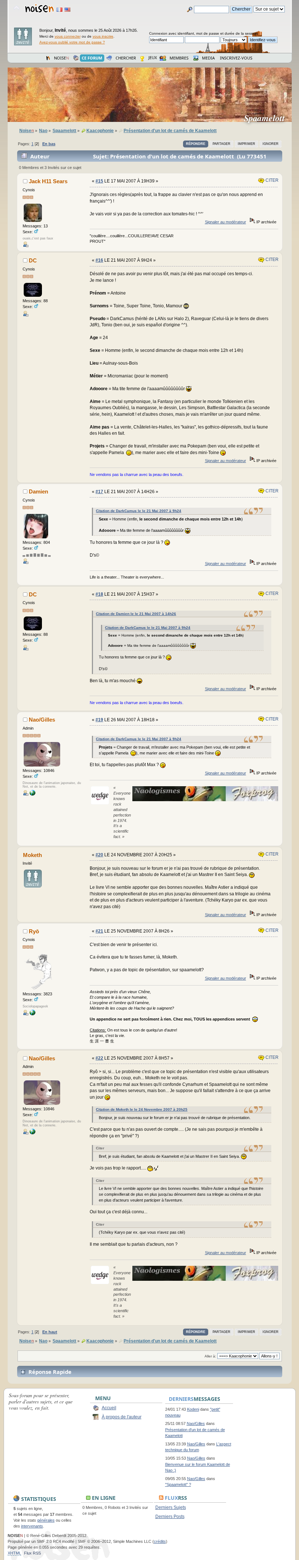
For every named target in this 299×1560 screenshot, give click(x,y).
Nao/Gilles (42, 719)
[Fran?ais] (59, 10)
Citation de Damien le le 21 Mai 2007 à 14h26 (136, 614)
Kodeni (193, 1409)
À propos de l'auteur (121, 1416)
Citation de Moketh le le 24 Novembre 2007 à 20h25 (141, 1109)
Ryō (34, 931)
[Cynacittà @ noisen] (32, 794)
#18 (99, 594)
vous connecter (68, 36)
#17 (99, 491)
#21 (99, 931)
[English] (67, 10)
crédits (160, 1541)
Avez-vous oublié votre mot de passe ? (72, 42)
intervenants (32, 1526)
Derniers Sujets (170, 1507)
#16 (99, 260)
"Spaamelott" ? (178, 1484)
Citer (271, 180)
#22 (99, 1058)
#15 (99, 181)
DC (33, 260)
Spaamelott (267, 118)
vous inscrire (103, 36)
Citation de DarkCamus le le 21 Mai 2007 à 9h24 (138, 511)
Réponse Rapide (49, 1371)
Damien (38, 491)
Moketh (32, 855)
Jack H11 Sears (48, 181)
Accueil (109, 1407)
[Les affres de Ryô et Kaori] (32, 1014)
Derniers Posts (170, 1516)
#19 (99, 719)
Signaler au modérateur (225, 222)
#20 (99, 854)
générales (46, 1520)
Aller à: (210, 1356)
